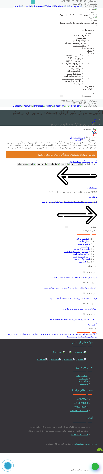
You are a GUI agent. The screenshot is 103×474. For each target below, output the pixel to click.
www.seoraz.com (79, 435)
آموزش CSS (74, 58)
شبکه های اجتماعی (72, 76)
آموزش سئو (92, 161)
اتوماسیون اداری (79, 40)
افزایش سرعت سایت (75, 334)
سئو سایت (81, 38)
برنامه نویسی (75, 68)
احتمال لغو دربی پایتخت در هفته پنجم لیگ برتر (80, 309)
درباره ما (88, 86)
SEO (95, 334)
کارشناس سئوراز (77, 137)
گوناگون (77, 84)
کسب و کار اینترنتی (72, 78)
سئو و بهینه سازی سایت (70, 63)
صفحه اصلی (86, 30)
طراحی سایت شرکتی (85, 337)
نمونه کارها (87, 48)
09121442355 (81, 407)
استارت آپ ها (75, 73)
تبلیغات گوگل (80, 45)
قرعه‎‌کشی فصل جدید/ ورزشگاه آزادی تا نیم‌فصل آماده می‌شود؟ (73, 298)
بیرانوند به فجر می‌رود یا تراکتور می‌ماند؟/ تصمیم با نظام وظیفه (73, 319)
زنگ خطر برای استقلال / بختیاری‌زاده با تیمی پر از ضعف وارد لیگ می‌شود (70, 288)
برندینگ (86, 246)
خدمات (88, 33)
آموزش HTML (73, 56)
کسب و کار (71, 337)
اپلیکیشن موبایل (74, 71)
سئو (48, 334)
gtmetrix (88, 334)
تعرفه (89, 50)
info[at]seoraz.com (79, 410)
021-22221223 (81, 403)
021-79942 (82, 399)
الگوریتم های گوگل (77, 161)
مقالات (89, 53)
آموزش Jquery (73, 61)
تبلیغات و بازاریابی (73, 81)
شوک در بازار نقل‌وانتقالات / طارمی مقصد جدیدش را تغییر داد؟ (73, 277)
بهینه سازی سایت (58, 334)
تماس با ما (87, 89)
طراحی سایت (80, 35)
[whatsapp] (95, 466)
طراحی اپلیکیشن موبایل (75, 43)
